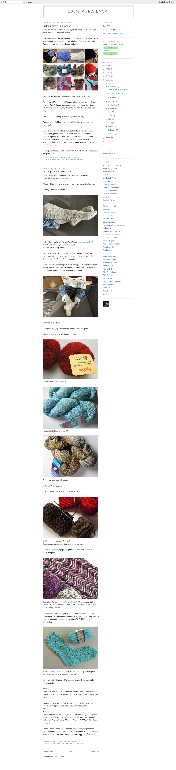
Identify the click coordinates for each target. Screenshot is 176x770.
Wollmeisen (83, 613)
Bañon (105, 175)
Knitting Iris (107, 228)
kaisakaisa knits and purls (113, 225)
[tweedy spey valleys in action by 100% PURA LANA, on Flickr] (71, 317)
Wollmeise (72, 602)
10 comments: (74, 741)
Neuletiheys (107, 250)
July (110, 112)
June (110, 116)
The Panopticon (109, 272)
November (112, 98)
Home (71, 752)
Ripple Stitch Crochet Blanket (114, 44)
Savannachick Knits (111, 263)
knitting (65, 159)
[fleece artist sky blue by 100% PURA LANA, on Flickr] (71, 428)
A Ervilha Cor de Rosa (112, 165)
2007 (108, 83)
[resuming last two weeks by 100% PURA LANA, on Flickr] (71, 91)
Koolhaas (46, 541)
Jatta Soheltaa (109, 222)
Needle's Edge (109, 247)
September (112, 105)
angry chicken (108, 172)
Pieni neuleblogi (109, 256)
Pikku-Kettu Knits (110, 260)
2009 (108, 76)
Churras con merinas (111, 187)
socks (83, 159)
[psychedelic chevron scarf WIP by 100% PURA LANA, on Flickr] (71, 599)
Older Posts (94, 752)
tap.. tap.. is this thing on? (57, 171)
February (112, 130)
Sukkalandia (108, 266)
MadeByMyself (109, 241)
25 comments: (74, 157)
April (110, 123)
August (111, 108)
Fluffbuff (106, 209)
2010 (108, 73)
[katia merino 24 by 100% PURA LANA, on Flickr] (71, 379)
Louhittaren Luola (110, 237)
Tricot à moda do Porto (112, 281)
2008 (108, 80)
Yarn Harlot (107, 291)
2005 (108, 142)
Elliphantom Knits (110, 206)
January (111, 134)
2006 (108, 138)
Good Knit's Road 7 (111, 212)
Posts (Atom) (59, 757)
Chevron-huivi (48, 613)
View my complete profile (115, 33)
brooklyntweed (109, 184)
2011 (108, 69)
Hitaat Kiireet (108, 219)
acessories (55, 159)
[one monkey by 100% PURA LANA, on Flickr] (71, 669)
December (112, 87)
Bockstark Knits (109, 178)
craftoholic (107, 197)
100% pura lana (88, 11)
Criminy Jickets (109, 200)
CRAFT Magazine (110, 194)
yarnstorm (107, 294)
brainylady (107, 181)
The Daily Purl (108, 269)
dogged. (106, 203)
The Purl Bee (108, 275)
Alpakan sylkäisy (110, 169)
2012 (108, 65)
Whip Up (106, 288)
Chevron (57, 602)
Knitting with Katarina (111, 231)
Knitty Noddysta (79, 729)
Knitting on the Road (84, 242)
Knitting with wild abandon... (58, 26)
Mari (108, 25)
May (110, 119)
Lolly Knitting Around (111, 234)
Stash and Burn (109, 154)
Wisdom (106, 51)
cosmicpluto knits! (110, 191)
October (111, 101)
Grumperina (107, 216)
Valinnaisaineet (109, 285)
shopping (74, 159)
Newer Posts (48, 752)
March (111, 126)
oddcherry (107, 253)
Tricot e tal (107, 278)
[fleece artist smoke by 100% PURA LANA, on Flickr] (71, 477)
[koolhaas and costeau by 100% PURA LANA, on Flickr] (71, 538)
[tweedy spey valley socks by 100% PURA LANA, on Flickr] (71, 236)
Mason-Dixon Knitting (111, 244)
